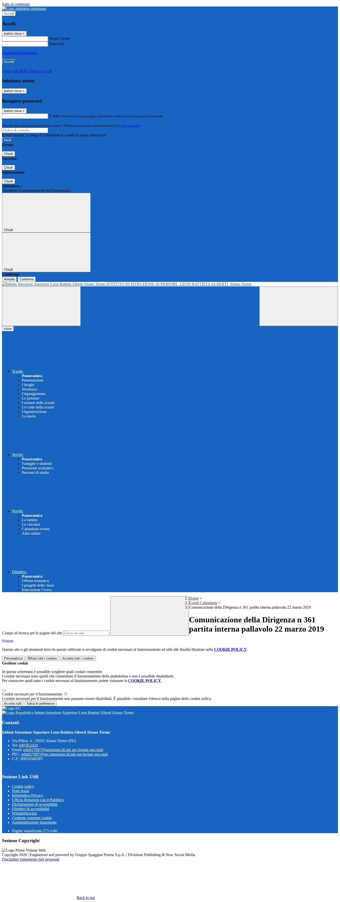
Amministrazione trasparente (34, 822)
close (8, 329)
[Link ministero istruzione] (24, 8)
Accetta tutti (78, 658)
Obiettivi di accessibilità (30, 809)
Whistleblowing (24, 813)
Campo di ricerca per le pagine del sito (32, 633)
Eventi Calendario (203, 603)
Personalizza (13, 658)
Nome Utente (59, 38)
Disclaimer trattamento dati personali (30, 859)
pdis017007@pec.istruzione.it (64, 754)
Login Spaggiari (130, 125)
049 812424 (28, 745)
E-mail (54, 116)
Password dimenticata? (20, 53)
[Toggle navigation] (41, 306)
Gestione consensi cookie (32, 818)
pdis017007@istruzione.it (63, 750)
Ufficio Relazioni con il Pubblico (38, 800)
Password (56, 44)
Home (194, 598)
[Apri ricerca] (298, 306)
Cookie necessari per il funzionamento (32, 694)
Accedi (9, 13)
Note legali (20, 791)
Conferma (27, 279)
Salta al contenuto (16, 4)
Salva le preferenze (41, 703)
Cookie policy (23, 786)
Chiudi (8, 154)
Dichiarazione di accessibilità (34, 804)
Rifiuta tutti (42, 658)
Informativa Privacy (27, 795)
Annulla (9, 279)
